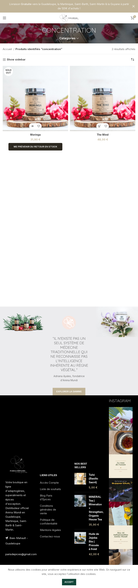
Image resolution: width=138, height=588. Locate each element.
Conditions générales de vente (48, 509)
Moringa (35, 134)
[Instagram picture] (121, 419)
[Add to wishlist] (38, 126)
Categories (67, 38)
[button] (99, 126)
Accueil (8, 49)
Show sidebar (16, 59)
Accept (69, 582)
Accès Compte (49, 482)
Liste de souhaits (50, 489)
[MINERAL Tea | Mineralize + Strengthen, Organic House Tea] (80, 510)
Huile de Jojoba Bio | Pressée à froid (94, 541)
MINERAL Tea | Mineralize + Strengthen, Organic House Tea (96, 508)
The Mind (103, 134)
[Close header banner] (133, 6)
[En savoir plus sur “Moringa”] (32, 126)
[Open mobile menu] (4, 18)
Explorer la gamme (69, 391)
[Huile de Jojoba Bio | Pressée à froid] (80, 544)
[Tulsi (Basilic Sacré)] (80, 481)
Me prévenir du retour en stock (35, 146)
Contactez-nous (50, 536)
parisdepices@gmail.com (21, 554)
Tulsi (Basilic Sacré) (93, 478)
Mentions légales (50, 530)
